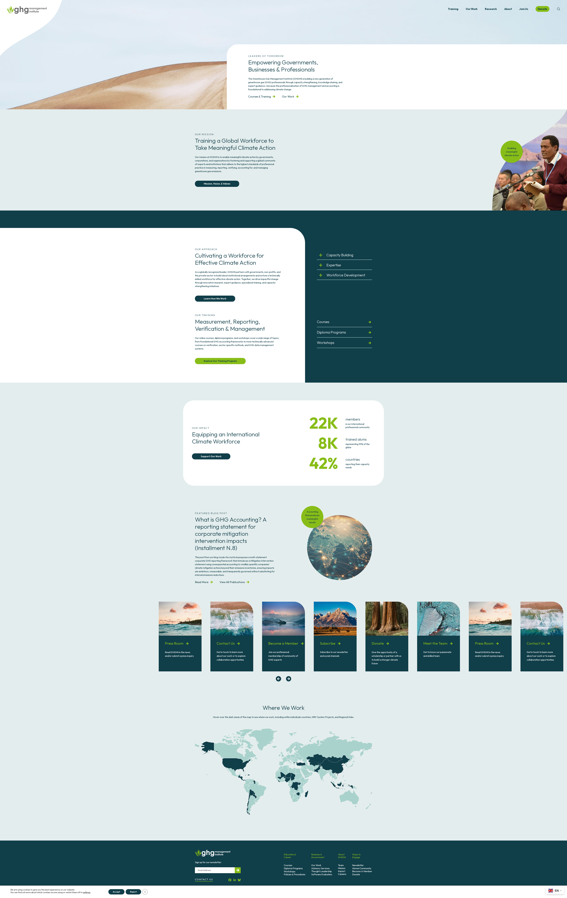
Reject (133, 891)
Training (453, 9)
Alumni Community (361, 868)
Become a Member (283, 643)
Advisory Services (320, 868)
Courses (323, 322)
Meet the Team (435, 643)
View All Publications (232, 582)
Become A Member (362, 871)
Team (341, 865)
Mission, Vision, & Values (217, 183)
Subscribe (328, 643)
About (508, 9)
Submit (238, 870)
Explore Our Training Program (220, 360)
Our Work (472, 9)
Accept (116, 891)
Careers (342, 874)
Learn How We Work (215, 298)
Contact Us (226, 643)
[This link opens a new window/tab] (229, 880)
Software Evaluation (321, 874)
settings (86, 892)
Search (558, 9)
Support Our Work (211, 456)
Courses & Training (259, 96)
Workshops (325, 342)
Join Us (523, 9)
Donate (378, 643)
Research (491, 9)
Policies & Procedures (294, 874)
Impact (341, 871)
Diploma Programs (331, 332)
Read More (201, 582)
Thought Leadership (321, 871)
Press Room (174, 643)
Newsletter (358, 865)
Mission (341, 868)
